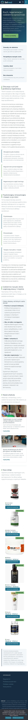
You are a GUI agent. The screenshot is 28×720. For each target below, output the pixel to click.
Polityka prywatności (9, 681)
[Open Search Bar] (22, 2)
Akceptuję (8, 717)
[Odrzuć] (26, 714)
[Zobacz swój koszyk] (19, 2)
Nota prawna (7, 686)
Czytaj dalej (6, 431)
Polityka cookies (8, 684)
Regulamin (6, 679)
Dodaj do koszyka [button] (12, 507)
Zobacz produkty (10, 35)
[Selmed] (6, 2)
